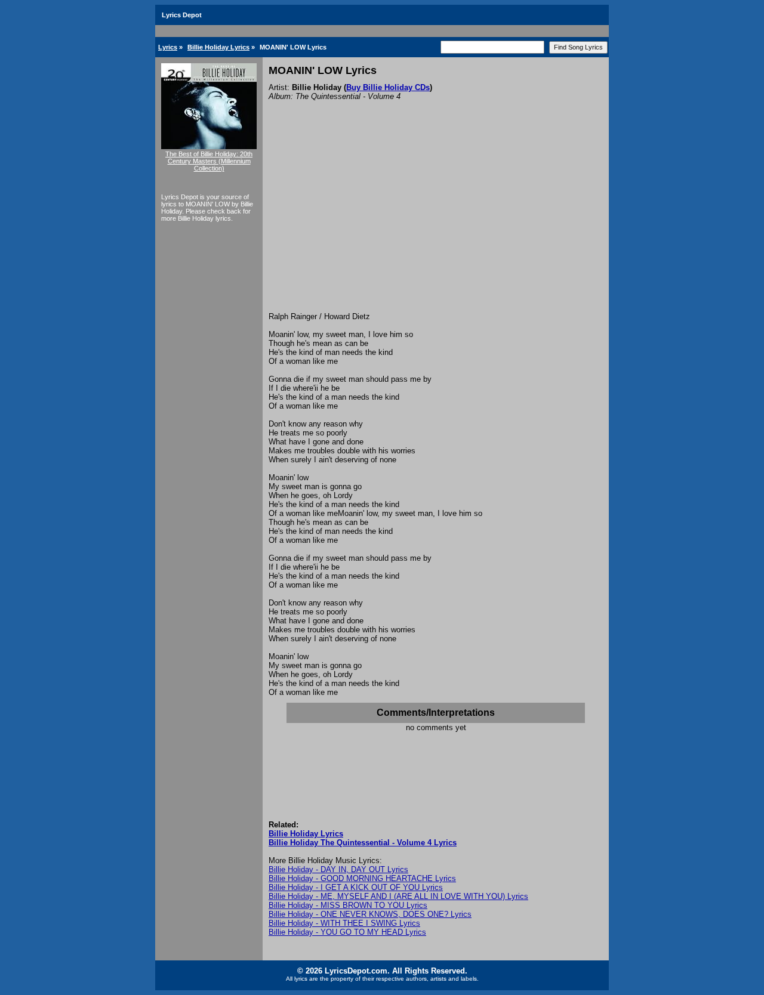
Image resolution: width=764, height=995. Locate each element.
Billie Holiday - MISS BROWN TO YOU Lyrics (348, 905)
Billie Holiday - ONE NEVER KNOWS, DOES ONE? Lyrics (370, 914)
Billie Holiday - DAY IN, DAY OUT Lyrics (338, 869)
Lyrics (167, 47)
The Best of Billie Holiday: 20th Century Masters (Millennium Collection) (208, 161)
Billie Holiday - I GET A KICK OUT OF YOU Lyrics (356, 887)
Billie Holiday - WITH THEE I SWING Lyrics (344, 923)
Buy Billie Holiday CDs (388, 87)
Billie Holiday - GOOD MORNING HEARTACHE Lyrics (362, 878)
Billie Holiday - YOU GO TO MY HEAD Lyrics (347, 932)
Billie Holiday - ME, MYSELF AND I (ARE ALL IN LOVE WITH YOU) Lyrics (398, 896)
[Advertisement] (436, 222)
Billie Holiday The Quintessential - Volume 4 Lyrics (363, 842)
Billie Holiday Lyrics (218, 47)
